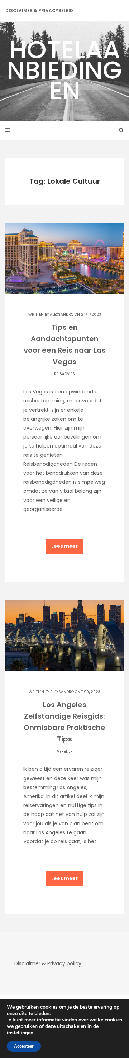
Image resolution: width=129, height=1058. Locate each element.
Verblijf (64, 751)
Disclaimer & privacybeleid (39, 11)
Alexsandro (61, 314)
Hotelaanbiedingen (64, 70)
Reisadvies (64, 374)
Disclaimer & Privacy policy (47, 963)
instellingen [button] (21, 1032)
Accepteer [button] (24, 1046)
